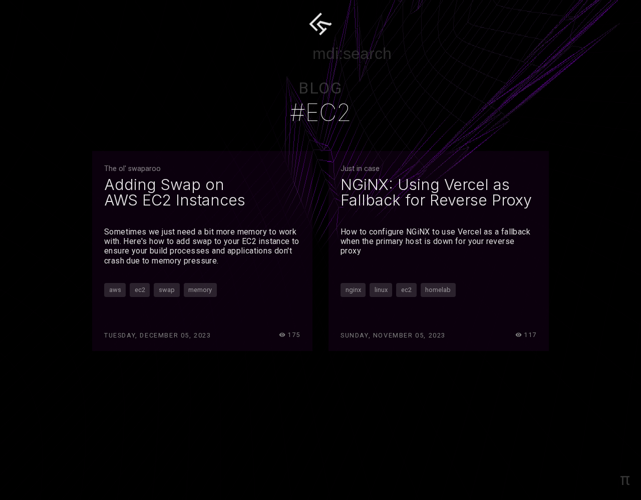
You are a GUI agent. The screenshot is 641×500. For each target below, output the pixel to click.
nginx (353, 290)
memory (200, 290)
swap (167, 290)
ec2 (140, 290)
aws (115, 290)
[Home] (320, 24)
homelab (438, 290)
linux (381, 290)
